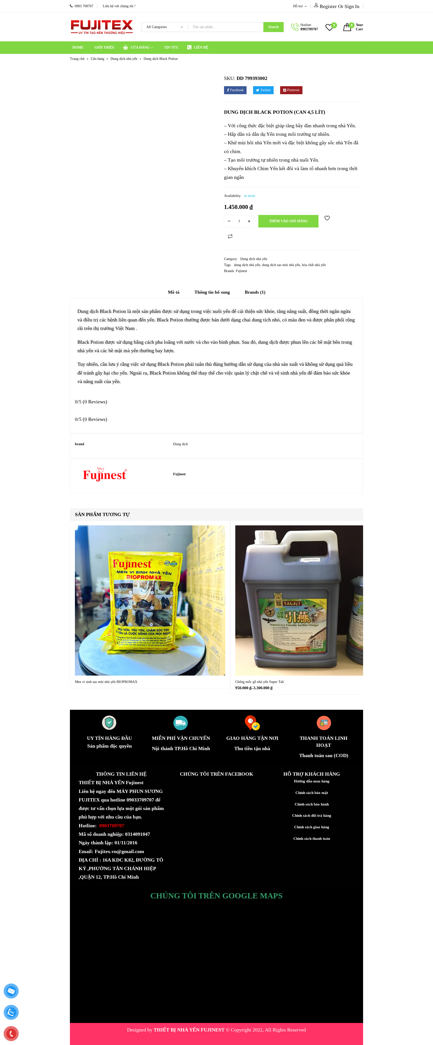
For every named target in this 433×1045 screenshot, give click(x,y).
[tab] (173, 294)
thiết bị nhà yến (217, 1038)
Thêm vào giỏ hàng (288, 221)
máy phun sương (180, 1038)
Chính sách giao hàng (311, 827)
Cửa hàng (97, 59)
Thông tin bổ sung (212, 292)
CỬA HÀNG (140, 47)
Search (273, 27)
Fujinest (241, 271)
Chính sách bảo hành (312, 804)
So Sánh (230, 236)
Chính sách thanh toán (311, 839)
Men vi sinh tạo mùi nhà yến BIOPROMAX (106, 682)
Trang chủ (77, 59)
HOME (77, 47)
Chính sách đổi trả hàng (311, 816)
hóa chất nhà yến (314, 265)
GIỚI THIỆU (104, 47)
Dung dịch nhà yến (124, 59)
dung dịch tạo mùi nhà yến (281, 265)
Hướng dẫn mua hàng (312, 781)
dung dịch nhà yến (247, 265)
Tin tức (171, 47)
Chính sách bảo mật (311, 793)
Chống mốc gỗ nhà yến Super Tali (259, 682)
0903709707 (309, 29)
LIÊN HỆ (201, 47)
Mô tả (173, 292)
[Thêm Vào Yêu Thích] (327, 221)
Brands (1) (255, 292)
